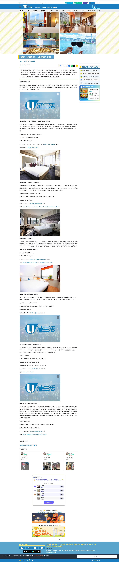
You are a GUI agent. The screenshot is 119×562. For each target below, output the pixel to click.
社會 (95, 544)
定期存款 (55, 7)
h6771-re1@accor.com (36, 203)
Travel (31, 3)
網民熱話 (48, 550)
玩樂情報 (26, 61)
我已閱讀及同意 (97, 556)
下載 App (92, 2)
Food (36, 3)
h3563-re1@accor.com (36, 313)
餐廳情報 (48, 546)
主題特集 (99, 11)
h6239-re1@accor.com (36, 431)
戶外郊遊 (54, 546)
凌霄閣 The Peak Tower (26, 445)
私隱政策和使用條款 (39, 555)
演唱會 (21, 11)
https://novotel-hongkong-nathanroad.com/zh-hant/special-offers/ (41, 207)
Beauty (41, 3)
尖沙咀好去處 (61, 544)
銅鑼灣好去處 (69, 544)
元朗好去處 (77, 544)
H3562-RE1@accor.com (49, 144)
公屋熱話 (44, 7)
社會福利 (59, 546)
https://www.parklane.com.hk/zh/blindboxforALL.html (37, 262)
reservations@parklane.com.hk (38, 259)
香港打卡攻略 (91, 11)
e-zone (51, 3)
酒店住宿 (32, 61)
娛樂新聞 (49, 7)
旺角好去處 (90, 544)
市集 (53, 544)
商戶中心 (85, 2)
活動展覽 (48, 544)
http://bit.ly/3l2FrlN (32, 147)
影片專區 (69, 11)
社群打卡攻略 (78, 2)
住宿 (36, 445)
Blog (46, 3)
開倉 (56, 544)
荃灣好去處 (83, 544)
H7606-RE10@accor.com (36, 368)
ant (23, 65)
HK (26, 3)
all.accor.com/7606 (28, 372)
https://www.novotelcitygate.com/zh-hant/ (34, 434)
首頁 (21, 61)
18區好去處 (83, 11)
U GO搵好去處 (70, 2)
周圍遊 (75, 11)
